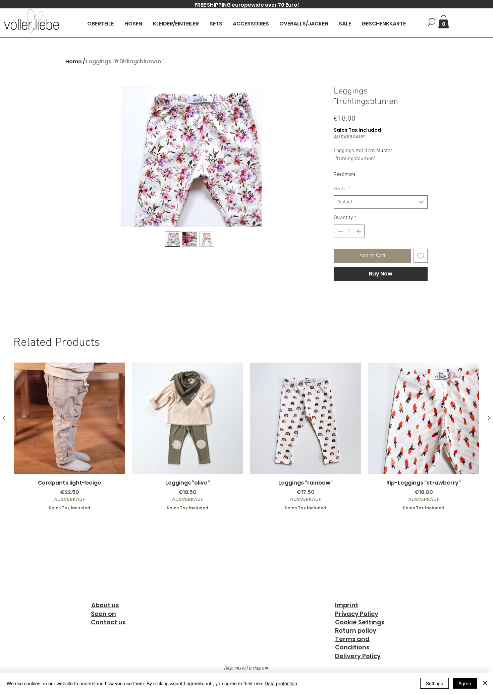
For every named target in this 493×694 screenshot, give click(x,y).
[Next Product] (489, 418)
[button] (443, 21)
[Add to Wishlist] (421, 256)
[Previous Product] (4, 418)
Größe (342, 189)
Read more (344, 174)
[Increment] (359, 231)
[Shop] (431, 22)
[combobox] (381, 202)
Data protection (281, 683)
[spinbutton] (349, 231)
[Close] (485, 683)
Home (73, 61)
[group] (246, 436)
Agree (464, 683)
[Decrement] (339, 231)
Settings (434, 683)
